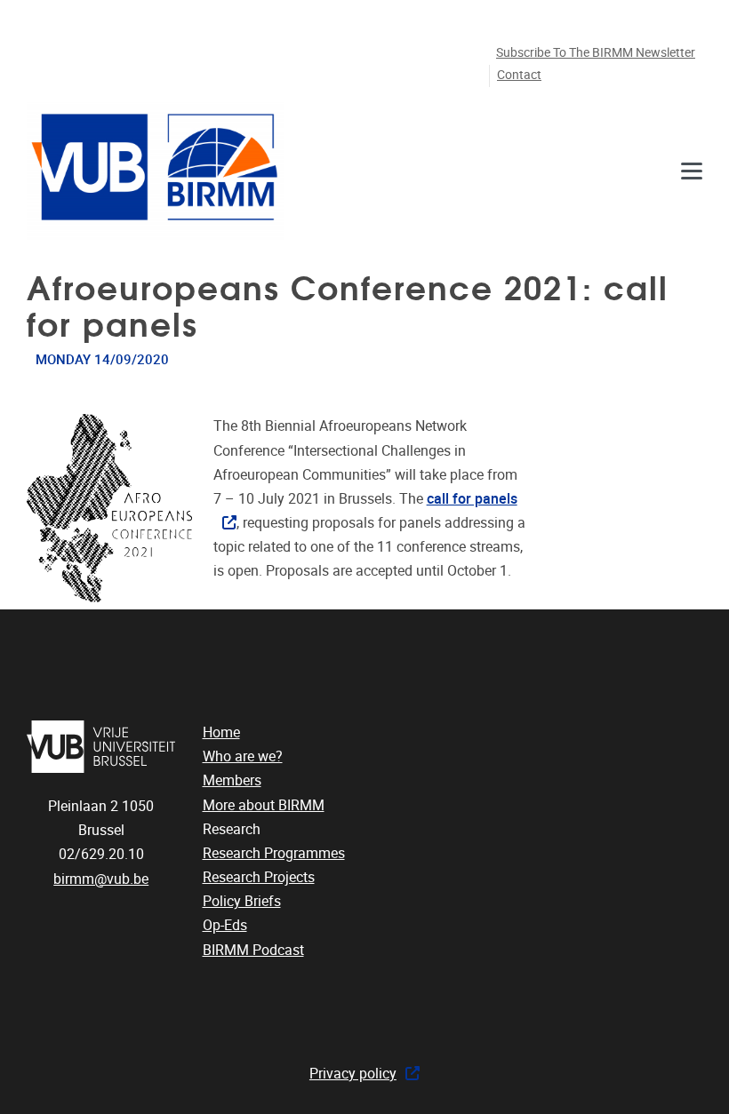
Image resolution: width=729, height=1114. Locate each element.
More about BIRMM (263, 805)
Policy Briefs (242, 901)
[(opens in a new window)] (101, 746)
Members (232, 780)
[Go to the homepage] (155, 171)
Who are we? (243, 756)
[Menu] (691, 171)
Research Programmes (274, 853)
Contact (519, 75)
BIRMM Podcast (253, 950)
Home (221, 732)
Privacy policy (353, 1073)
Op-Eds (225, 925)
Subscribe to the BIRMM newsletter (595, 52)
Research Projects (259, 877)
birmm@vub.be (100, 879)
